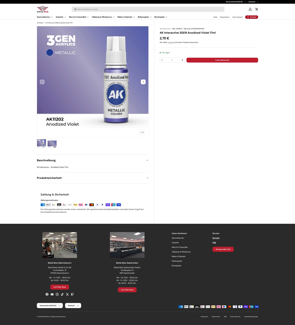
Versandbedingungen (251, 317)
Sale (215, 17)
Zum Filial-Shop (59, 287)
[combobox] (148, 9)
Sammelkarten (43, 17)
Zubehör (59, 17)
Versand (171, 42)
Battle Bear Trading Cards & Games (53, 317)
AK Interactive (165, 29)
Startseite (40, 22)
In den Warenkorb (222, 60)
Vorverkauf (237, 17)
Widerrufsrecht (235, 317)
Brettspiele (159, 17)
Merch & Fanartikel (77, 17)
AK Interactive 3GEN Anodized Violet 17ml (59, 22)
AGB (225, 317)
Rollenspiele (143, 17)
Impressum (204, 317)
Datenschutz (216, 317)
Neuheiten (225, 17)
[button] (256, 9)
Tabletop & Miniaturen (102, 17)
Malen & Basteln (125, 17)
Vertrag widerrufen (223, 249)
